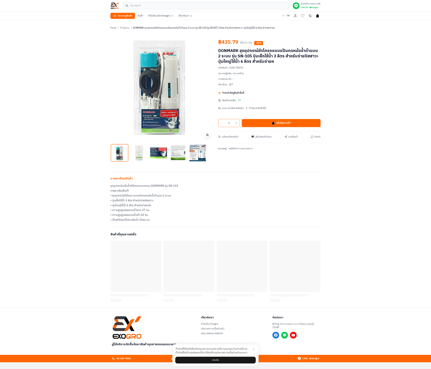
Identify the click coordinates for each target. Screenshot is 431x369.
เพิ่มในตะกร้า (283, 123)
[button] (119, 152)
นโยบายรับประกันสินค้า (212, 333)
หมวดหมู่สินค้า (125, 16)
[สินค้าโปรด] (303, 16)
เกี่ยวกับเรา (183, 16)
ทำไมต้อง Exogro (209, 324)
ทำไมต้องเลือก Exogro (159, 16)
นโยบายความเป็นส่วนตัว (212, 328)
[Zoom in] (207, 135)
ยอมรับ (215, 360)
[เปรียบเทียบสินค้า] (310, 16)
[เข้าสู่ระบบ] (295, 16)
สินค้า (140, 16)
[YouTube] (293, 335)
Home (113, 28)
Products (124, 28)
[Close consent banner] (254, 349)
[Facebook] (275, 335)
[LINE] (284, 335)
